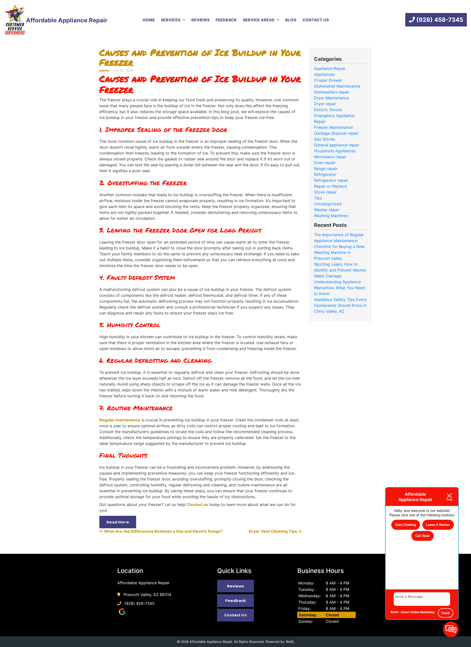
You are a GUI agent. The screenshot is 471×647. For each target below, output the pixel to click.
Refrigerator (325, 174)
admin (104, 70)
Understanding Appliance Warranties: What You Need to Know (339, 287)
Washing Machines (331, 215)
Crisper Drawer (328, 80)
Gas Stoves (324, 139)
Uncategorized (327, 203)
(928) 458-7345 (439, 19)
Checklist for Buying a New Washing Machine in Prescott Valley (339, 252)
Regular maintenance (119, 419)
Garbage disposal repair (336, 133)
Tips (318, 197)
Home (149, 19)
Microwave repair (330, 156)
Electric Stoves (328, 109)
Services (170, 19)
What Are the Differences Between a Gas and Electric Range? (160, 531)
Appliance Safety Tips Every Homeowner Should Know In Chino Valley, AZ (340, 305)
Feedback (226, 19)
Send (446, 613)
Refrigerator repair (331, 180)
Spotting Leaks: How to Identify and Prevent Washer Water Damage (340, 270)
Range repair (326, 168)
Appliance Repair (329, 68)
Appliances (324, 74)
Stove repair (325, 192)
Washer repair (327, 209)
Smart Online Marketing (418, 612)
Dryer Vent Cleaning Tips (275, 531)
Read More (117, 522)
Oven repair (325, 162)
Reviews (200, 19)
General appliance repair (336, 144)
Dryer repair (325, 103)
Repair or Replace (330, 186)
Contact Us (315, 19)
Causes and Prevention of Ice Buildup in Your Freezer (200, 57)
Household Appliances (334, 150)
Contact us (197, 504)
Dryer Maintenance (331, 97)
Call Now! (422, 536)
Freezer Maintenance (333, 127)
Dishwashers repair (331, 92)
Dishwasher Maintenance (337, 86)
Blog (290, 19)
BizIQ (289, 642)
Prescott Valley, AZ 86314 (146, 594)
